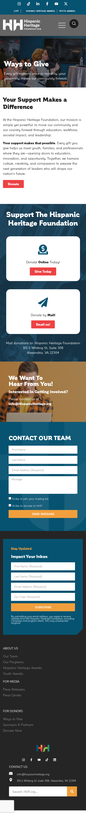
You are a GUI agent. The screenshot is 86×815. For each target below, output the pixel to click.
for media (11, 681)
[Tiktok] (46, 759)
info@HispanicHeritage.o (28, 404)
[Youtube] (39, 759)
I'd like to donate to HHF (27, 505)
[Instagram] (23, 759)
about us (10, 648)
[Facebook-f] (31, 759)
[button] (73, 23)
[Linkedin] (54, 759)
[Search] (72, 791)
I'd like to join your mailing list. (30, 498)
